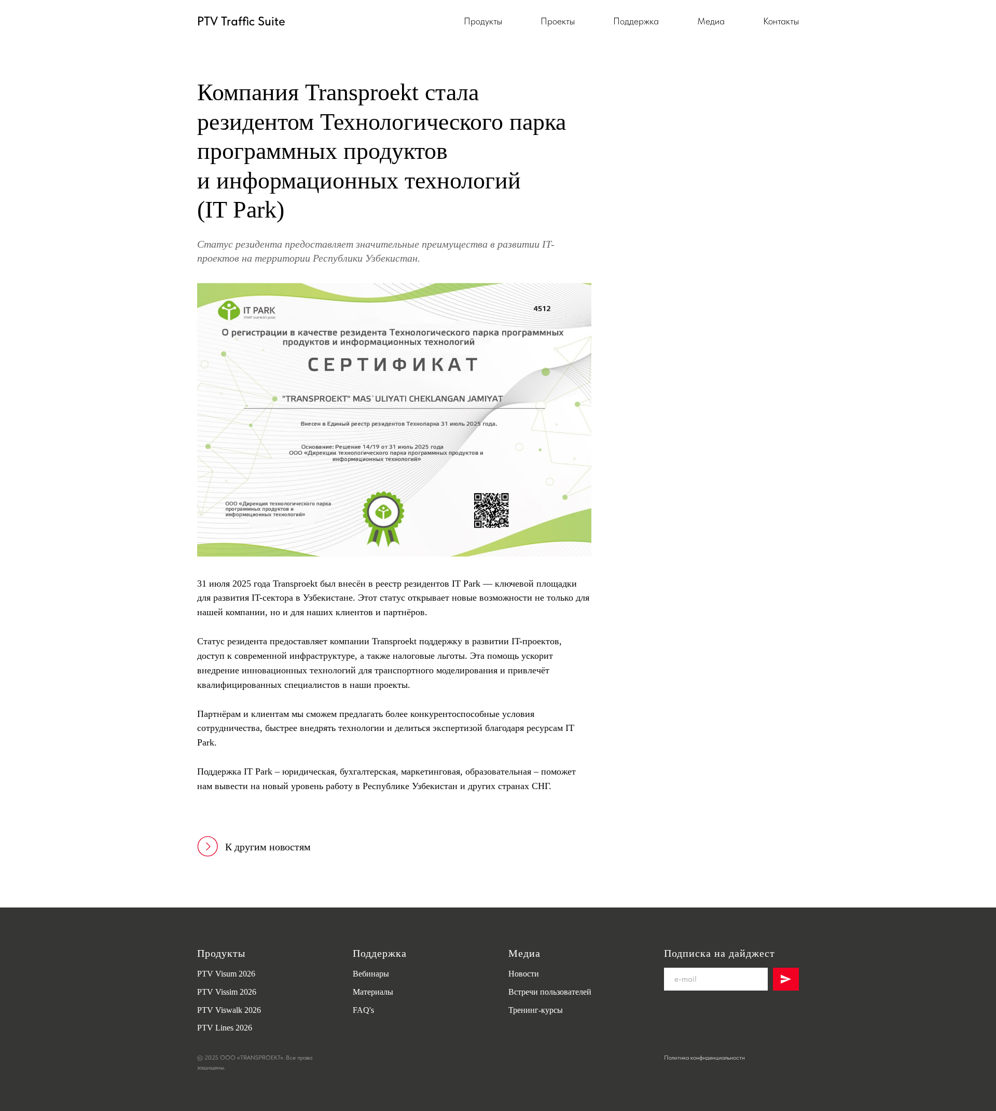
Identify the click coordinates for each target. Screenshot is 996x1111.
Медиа (711, 21)
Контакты (781, 21)
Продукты (483, 21)
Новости (523, 973)
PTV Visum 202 (224, 973)
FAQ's (363, 1010)
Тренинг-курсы (535, 1010)
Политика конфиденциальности (704, 1057)
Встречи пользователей (549, 991)
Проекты (558, 21)
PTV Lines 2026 (224, 1027)
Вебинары (371, 973)
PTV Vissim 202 (224, 991)
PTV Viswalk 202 (227, 1010)
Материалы (373, 991)
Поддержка (636, 21)
